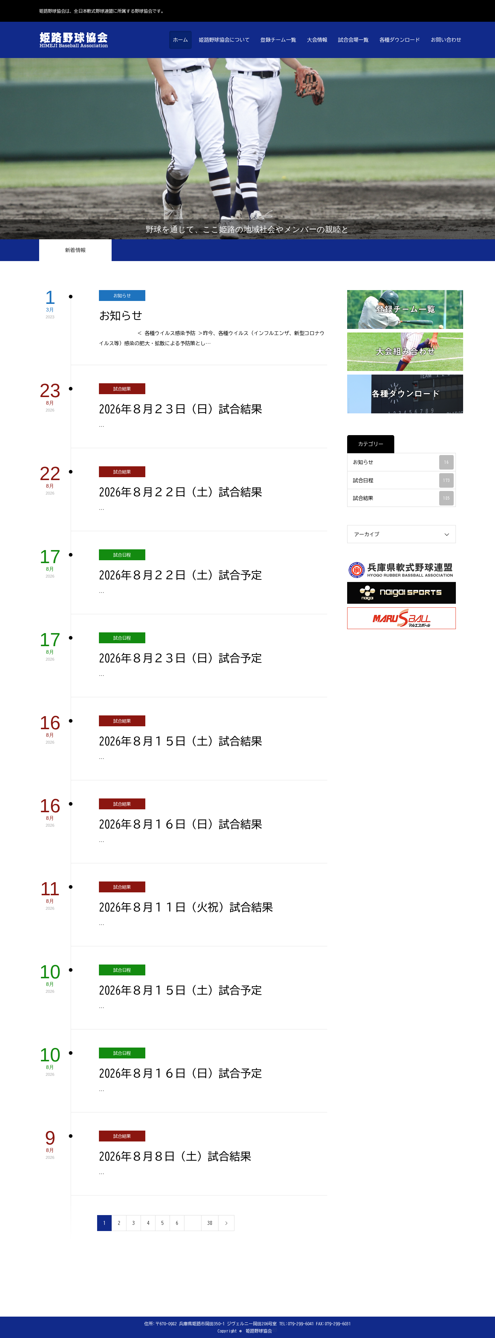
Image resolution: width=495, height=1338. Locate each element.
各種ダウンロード (399, 39)
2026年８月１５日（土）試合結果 (180, 741)
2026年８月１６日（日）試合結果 (180, 824)
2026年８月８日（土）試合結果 (175, 1156)
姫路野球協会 (259, 1331)
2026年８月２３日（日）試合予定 (180, 658)
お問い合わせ (446, 39)
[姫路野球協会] (75, 40)
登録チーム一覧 (278, 39)
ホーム (180, 39)
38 (209, 1223)
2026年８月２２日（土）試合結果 (180, 492)
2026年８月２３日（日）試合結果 (180, 409)
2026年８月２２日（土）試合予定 (180, 575)
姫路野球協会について (224, 39)
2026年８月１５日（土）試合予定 (180, 990)
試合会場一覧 (353, 39)
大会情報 (317, 39)
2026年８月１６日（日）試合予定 (180, 1073)
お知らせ (122, 295)
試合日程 (122, 555)
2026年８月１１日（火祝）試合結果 (186, 907)
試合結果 (122, 389)
